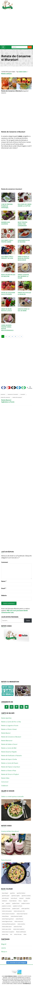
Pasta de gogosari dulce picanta (8, 293)
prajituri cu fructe (17, 906)
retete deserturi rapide (16, 916)
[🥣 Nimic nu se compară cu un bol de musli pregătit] (27, 958)
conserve (3, 394)
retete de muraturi (17, 397)
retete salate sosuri (7, 926)
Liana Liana (23, 72)
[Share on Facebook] (3, 387)
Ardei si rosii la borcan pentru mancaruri (23, 258)
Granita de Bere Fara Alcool (10, 831)
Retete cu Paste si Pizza (8, 770)
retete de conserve (5, 397)
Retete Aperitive (6, 718)
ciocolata (28, 898)
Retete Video (5, 778)
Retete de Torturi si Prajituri (10, 774)
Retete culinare (6, 74)
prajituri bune (15, 903)
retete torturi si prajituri (8, 931)
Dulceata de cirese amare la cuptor (24, 205)
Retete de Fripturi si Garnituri (10, 767)
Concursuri (4, 782)
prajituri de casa (6, 908)
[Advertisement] (16, 27)
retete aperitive (25, 908)
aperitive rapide (15, 895)
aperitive (12, 893)
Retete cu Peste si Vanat (9, 729)
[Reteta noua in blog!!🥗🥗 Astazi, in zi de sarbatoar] (9, 958)
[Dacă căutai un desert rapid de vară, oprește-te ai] (21, 958)
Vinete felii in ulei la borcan (24, 293)
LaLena (3, 948)
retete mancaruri (18, 921)
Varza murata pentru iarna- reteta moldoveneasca (7, 327)
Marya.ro (4, 952)
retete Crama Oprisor (22, 913)
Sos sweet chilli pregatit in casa (7, 257)
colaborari (4, 901)
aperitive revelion (26, 895)
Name (3, 581)
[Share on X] (13, 387)
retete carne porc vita (19, 911)
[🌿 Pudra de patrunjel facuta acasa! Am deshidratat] (15, 958)
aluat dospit (5, 893)
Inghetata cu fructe (7, 402)
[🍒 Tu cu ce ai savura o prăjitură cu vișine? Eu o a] (18, 958)
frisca (20, 901)
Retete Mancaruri (6, 741)
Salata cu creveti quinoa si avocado (12, 796)
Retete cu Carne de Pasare (9, 763)
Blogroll (3, 944)
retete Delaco (5, 916)
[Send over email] (23, 387)
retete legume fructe (7, 921)
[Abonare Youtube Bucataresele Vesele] (16, 635)
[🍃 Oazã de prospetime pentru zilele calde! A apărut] (6, 958)
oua (3, 903)
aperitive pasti (5, 895)
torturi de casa (17, 934)
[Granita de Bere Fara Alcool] (16, 844)
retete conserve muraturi (8, 913)
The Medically (27, 983)
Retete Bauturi (6, 400)
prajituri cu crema (6, 906)
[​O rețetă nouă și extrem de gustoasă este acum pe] (24, 958)
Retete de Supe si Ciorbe (9, 759)
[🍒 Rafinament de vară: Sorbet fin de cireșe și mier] (3, 958)
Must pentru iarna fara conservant (22, 224)
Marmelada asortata (5, 223)
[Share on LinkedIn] (18, 387)
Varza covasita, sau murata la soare (23, 276)
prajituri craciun (25, 903)
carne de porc (5, 898)
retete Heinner (19, 919)
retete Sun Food (18, 926)
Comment (4, 562)
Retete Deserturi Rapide (9, 752)
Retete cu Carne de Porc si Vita (11, 722)
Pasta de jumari (6, 860)
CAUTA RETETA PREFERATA (9, 617)
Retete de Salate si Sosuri (9, 744)
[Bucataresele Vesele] (7, 5)
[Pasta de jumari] (16, 873)
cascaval (21, 898)
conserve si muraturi (13, 394)
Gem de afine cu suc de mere (23, 310)
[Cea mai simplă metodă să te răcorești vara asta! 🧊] (12, 958)
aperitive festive (21, 893)
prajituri (8, 903)
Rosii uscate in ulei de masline (8, 275)
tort (11, 934)
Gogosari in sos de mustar (24, 241)
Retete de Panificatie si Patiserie (11, 755)
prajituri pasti (15, 908)
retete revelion (21, 924)
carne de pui (14, 898)
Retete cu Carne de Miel (8, 748)
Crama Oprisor (12, 901)
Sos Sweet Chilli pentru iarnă (7, 241)
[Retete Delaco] (16, 692)
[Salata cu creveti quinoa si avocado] (16, 810)
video (25, 934)
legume (25, 901)
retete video (5, 934)
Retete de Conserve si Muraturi (11, 737)
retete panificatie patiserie (8, 924)
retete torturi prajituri (18, 929)
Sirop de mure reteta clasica (6, 310)
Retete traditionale (21, 931)
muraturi (22, 394)
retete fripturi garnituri (8, 919)
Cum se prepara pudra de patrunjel (7, 206)
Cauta (28, 620)
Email (3, 588)
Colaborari (4, 786)
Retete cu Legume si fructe (9, 725)
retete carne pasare (7, 911)
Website (4, 595)
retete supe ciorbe (6, 929)
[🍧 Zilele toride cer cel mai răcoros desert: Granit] (30, 958)
